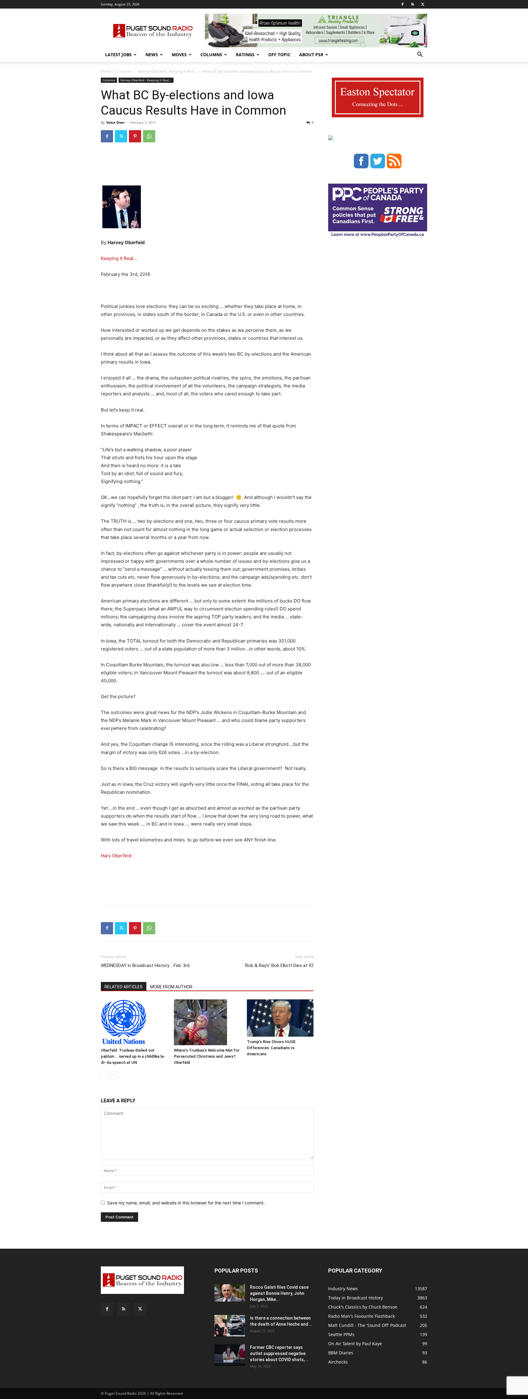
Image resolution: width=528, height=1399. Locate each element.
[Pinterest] (135, 136)
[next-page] (114, 1075)
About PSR (311, 54)
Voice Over (115, 122)
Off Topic (279, 54)
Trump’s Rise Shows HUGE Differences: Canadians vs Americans (271, 1047)
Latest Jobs (118, 54)
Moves (179, 54)
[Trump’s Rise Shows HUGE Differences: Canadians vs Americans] (280, 1018)
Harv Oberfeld (116, 856)
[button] (420, 55)
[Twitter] (422, 4)
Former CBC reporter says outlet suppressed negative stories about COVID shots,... (279, 1353)
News (151, 54)
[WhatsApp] (149, 136)
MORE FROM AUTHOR (171, 986)
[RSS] (412, 4)
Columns (211, 54)
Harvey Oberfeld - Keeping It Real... (167, 71)
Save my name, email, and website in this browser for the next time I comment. (186, 1202)
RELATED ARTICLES (124, 986)
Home (106, 71)
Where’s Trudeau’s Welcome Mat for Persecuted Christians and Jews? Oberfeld (207, 1056)
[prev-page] (104, 1075)
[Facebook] (402, 4)
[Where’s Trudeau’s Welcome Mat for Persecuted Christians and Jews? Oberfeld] (207, 1022)
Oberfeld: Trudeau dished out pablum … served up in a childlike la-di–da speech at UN (133, 1056)
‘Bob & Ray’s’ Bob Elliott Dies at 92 (279, 965)
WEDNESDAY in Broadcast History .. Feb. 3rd (145, 965)
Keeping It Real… (119, 258)
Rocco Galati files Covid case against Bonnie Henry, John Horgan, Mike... (279, 1293)
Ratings (245, 54)
